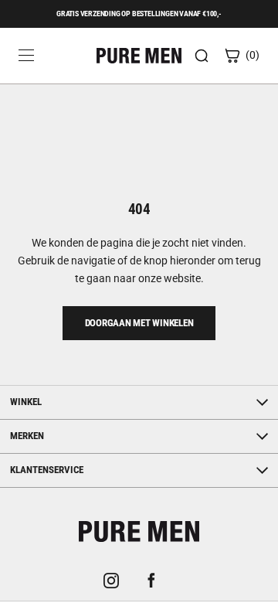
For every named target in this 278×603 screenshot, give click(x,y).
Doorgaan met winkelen (139, 323)
